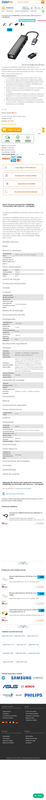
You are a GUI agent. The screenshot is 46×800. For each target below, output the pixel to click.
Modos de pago (30, 741)
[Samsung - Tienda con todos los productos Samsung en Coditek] (21, 678)
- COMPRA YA (32, 21)
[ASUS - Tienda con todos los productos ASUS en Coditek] (11, 686)
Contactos (6, 714)
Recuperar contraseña (32, 716)
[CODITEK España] (8, 2)
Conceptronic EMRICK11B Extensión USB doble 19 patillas (25, 514)
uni (39, 134)
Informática (9, 11)
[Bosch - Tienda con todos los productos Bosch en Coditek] (27, 686)
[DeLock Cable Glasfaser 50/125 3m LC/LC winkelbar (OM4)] (5, 579)
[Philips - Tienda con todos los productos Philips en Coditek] (33, 695)
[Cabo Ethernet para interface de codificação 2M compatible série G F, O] (5, 613)
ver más (4, 109)
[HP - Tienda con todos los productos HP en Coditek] (6, 678)
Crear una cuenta (31, 711)
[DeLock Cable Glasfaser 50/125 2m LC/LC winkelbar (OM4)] (5, 596)
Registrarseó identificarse (25, 7)
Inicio (3, 11)
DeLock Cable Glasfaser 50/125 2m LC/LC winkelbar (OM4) (26, 594)
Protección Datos (8, 718)
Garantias (29, 743)
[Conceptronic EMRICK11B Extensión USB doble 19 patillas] (5, 516)
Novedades (6, 736)
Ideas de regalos (8, 741)
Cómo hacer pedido (32, 714)
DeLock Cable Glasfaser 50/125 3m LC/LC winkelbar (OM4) (26, 577)
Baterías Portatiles (8, 743)
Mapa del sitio (30, 718)
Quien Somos (7, 711)
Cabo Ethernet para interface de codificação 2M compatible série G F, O (25, 611)
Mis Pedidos (29, 736)
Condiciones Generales (10, 716)
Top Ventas (6, 738)
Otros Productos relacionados (15, 494)
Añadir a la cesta (14, 130)
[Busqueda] (42, 1)
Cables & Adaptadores (22, 11)
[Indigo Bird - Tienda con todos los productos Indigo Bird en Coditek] (8, 695)
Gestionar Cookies (31, 720)
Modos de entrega (31, 738)
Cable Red (33, 11)
